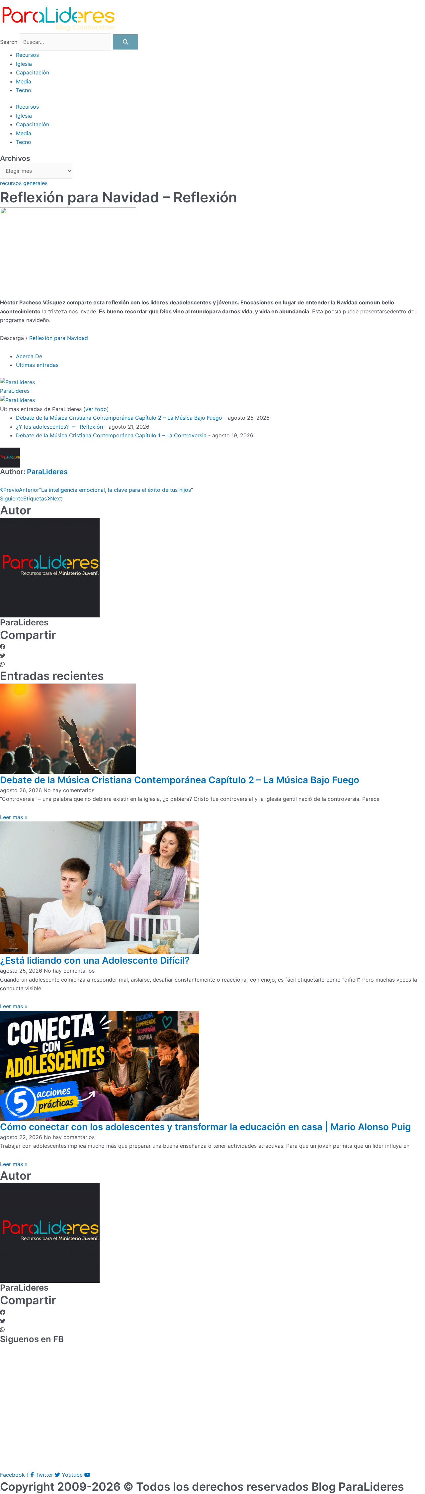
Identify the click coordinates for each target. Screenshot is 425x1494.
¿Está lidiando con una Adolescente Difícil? (95, 960)
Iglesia (24, 63)
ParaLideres (15, 390)
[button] (212, 646)
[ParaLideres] (17, 381)
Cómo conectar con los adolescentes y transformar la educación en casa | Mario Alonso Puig (205, 1126)
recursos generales (23, 183)
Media (23, 81)
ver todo (96, 409)
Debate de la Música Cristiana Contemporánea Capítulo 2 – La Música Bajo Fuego (119, 417)
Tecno (23, 90)
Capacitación (32, 72)
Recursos (27, 55)
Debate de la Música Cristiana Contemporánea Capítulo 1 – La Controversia (111, 435)
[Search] (125, 42)
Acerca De (29, 356)
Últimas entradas (37, 365)
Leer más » (14, 817)
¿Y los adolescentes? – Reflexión (59, 426)
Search (8, 42)
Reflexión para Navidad (58, 338)
